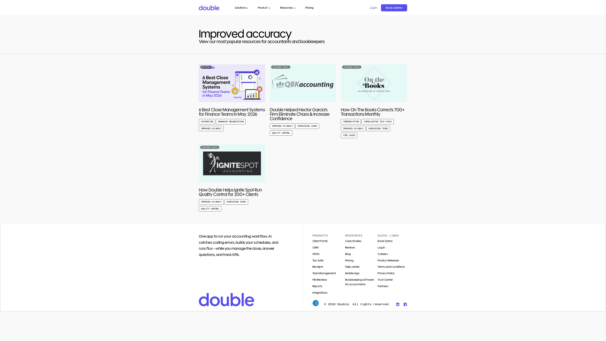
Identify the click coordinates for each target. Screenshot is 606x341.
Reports (317, 286)
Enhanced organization (231, 121)
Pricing (349, 260)
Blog (348, 254)
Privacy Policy (386, 273)
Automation (207, 121)
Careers (383, 254)
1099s (315, 254)
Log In (381, 247)
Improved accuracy (211, 128)
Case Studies (353, 241)
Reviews (350, 247)
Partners (383, 286)
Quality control (281, 133)
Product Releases (388, 260)
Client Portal (320, 241)
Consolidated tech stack (378, 121)
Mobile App (352, 273)
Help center (352, 267)
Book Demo (385, 241)
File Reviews (319, 279)
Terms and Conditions (391, 267)
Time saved (349, 135)
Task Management (324, 273)
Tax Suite (318, 260)
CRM (315, 247)
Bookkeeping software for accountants (359, 282)
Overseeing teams (307, 126)
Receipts (317, 267)
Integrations (319, 292)
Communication (351, 121)
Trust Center (385, 279)
